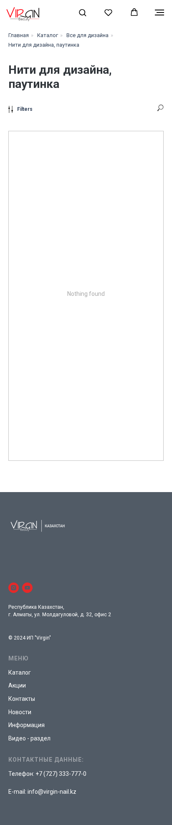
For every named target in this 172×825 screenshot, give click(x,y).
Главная (18, 35)
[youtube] (27, 587)
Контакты (21, 698)
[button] (82, 12)
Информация (26, 725)
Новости (19, 712)
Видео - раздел (29, 738)
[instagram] (13, 587)
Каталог (47, 35)
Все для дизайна (87, 35)
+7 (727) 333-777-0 (60, 773)
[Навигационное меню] (159, 12)
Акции (17, 685)
